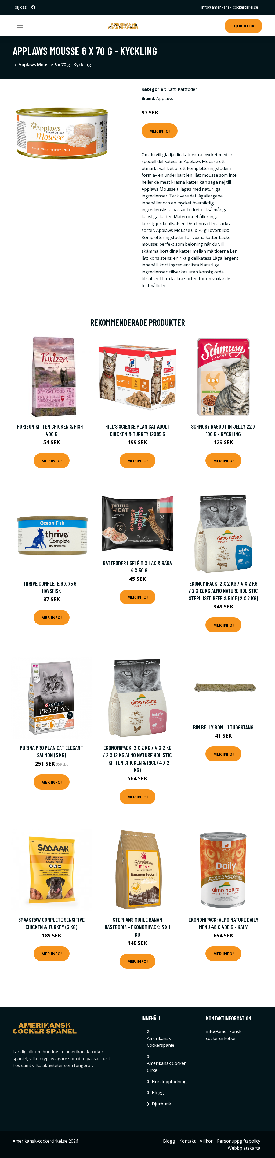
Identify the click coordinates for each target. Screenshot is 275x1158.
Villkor (206, 1141)
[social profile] (33, 7)
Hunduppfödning (169, 1081)
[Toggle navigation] (20, 25)
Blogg (158, 1093)
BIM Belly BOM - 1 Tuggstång (223, 727)
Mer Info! (159, 131)
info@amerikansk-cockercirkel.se (229, 7)
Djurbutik (243, 26)
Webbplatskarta (244, 1148)
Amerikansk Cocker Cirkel (166, 1066)
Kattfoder (187, 89)
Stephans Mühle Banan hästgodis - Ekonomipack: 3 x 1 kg (137, 927)
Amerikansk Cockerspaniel (161, 1041)
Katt (171, 89)
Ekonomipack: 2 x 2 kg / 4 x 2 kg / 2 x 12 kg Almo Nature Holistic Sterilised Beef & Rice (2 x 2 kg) (223, 590)
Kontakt (187, 1141)
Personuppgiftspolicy (238, 1141)
